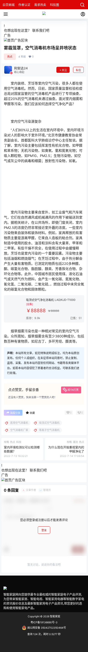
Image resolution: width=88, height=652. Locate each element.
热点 (9, 56)
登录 (44, 530)
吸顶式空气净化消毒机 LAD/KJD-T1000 (50, 299)
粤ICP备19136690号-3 (44, 622)
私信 (78, 70)
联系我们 (39, 30)
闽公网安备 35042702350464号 (46, 627)
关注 (64, 70)
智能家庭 (54, 616)
